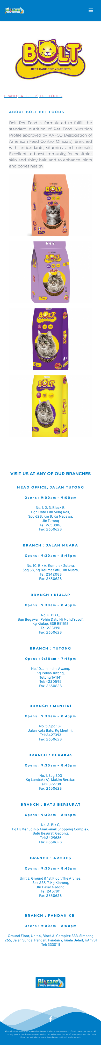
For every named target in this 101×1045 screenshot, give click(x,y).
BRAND (10, 96)
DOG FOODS (51, 96)
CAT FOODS (28, 96)
